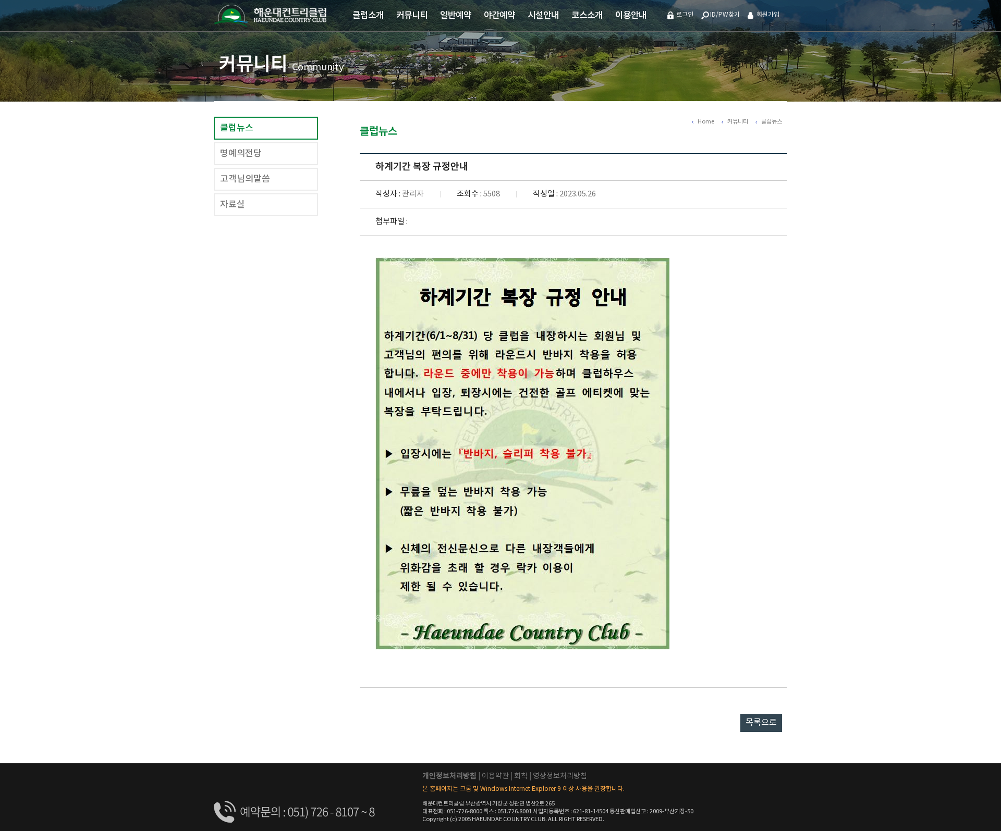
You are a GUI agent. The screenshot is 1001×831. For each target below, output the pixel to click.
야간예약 (499, 15)
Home (706, 121)
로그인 (684, 14)
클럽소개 (368, 15)
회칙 (521, 776)
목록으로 (761, 722)
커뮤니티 (412, 15)
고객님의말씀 (245, 179)
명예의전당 (241, 153)
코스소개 (587, 15)
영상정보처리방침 (560, 776)
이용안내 (630, 15)
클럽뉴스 (236, 128)
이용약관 (495, 776)
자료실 (232, 205)
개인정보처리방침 (449, 776)
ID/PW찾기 (725, 14)
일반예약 (455, 15)
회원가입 (767, 14)
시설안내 (543, 15)
